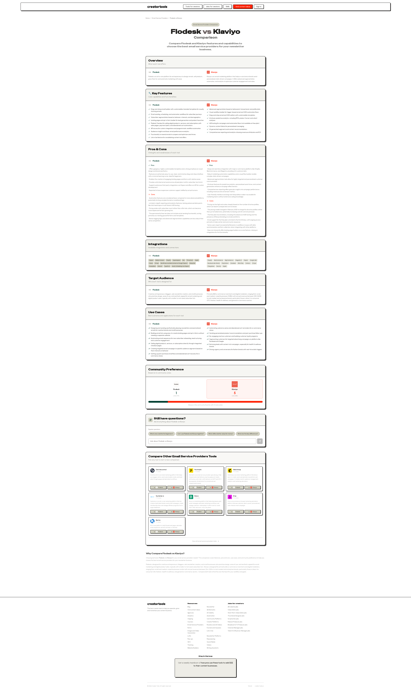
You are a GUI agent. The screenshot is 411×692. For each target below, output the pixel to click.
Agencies (191, 613)
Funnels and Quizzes (214, 628)
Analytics (191, 616)
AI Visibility (210, 613)
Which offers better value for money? (220, 434)
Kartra (158, 520)
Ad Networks (211, 610)
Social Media (211, 642)
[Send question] (260, 441)
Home (148, 18)
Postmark (197, 470)
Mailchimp (237, 470)
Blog (189, 607)
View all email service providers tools (204, 541)
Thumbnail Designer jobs (236, 616)
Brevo (196, 496)
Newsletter (210, 607)
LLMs (189, 636)
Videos (209, 645)
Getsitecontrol (161, 470)
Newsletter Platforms (214, 636)
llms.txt (250, 686)
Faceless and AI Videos (214, 625)
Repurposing (211, 639)
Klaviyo (214, 72)
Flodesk (156, 72)
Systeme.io (160, 496)
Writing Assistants (212, 648)
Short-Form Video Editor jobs (237, 613)
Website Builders (193, 648)
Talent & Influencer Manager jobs (239, 631)
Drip (234, 496)
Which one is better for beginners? (161, 434)
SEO (189, 642)
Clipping (190, 619)
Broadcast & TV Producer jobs (237, 625)
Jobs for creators (213, 7)
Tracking (190, 645)
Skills (227, 7)
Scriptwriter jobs (233, 619)
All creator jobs (233, 607)
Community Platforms (214, 619)
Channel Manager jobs (235, 628)
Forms (189, 628)
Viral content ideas (242, 7)
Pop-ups (190, 639)
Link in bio (210, 631)
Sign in (258, 7)
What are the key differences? (248, 434)
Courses (190, 622)
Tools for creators (192, 7)
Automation (211, 616)
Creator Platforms (213, 622)
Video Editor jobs (233, 610)
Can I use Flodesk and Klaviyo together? (191, 434)
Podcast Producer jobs (235, 622)
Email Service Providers (160, 18)
